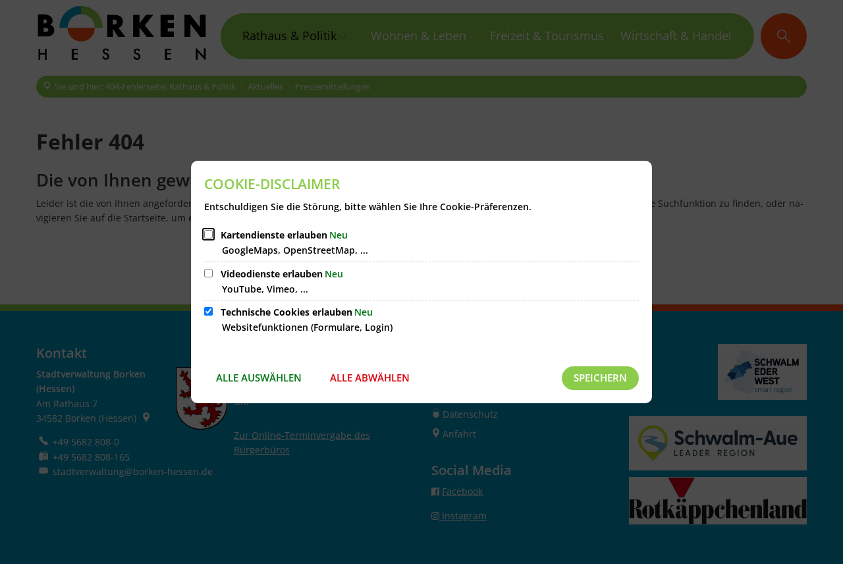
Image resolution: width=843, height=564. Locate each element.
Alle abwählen (370, 377)
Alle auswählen (259, 377)
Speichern (600, 377)
